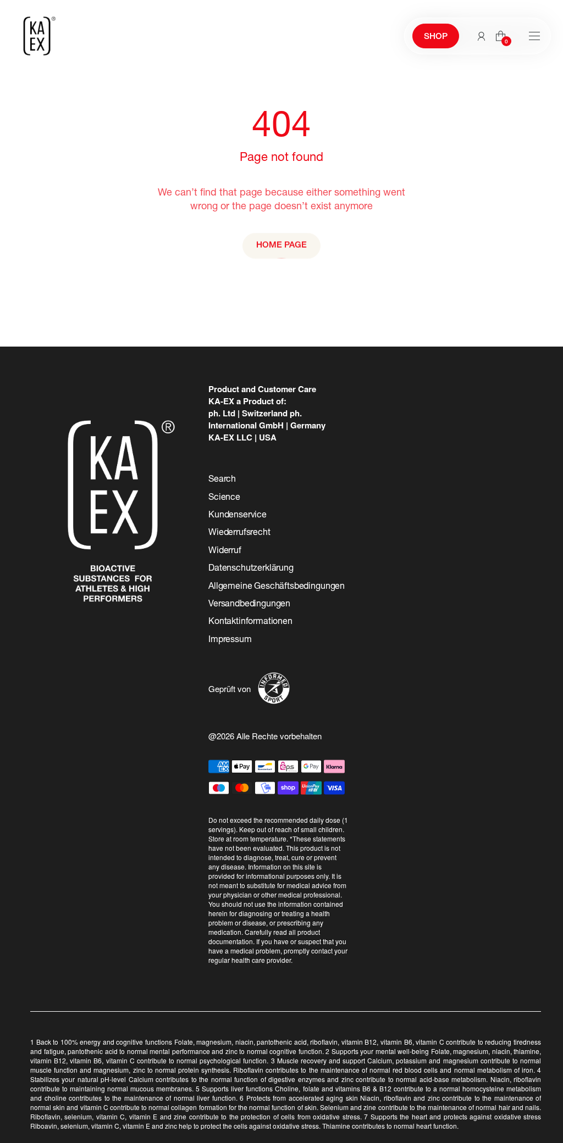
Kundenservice (237, 515)
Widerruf (224, 551)
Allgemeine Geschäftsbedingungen (276, 587)
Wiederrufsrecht (239, 533)
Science (224, 498)
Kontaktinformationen (250, 622)
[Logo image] (37, 35)
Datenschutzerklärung (251, 569)
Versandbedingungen (249, 604)
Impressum (230, 640)
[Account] (481, 36)
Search (222, 480)
